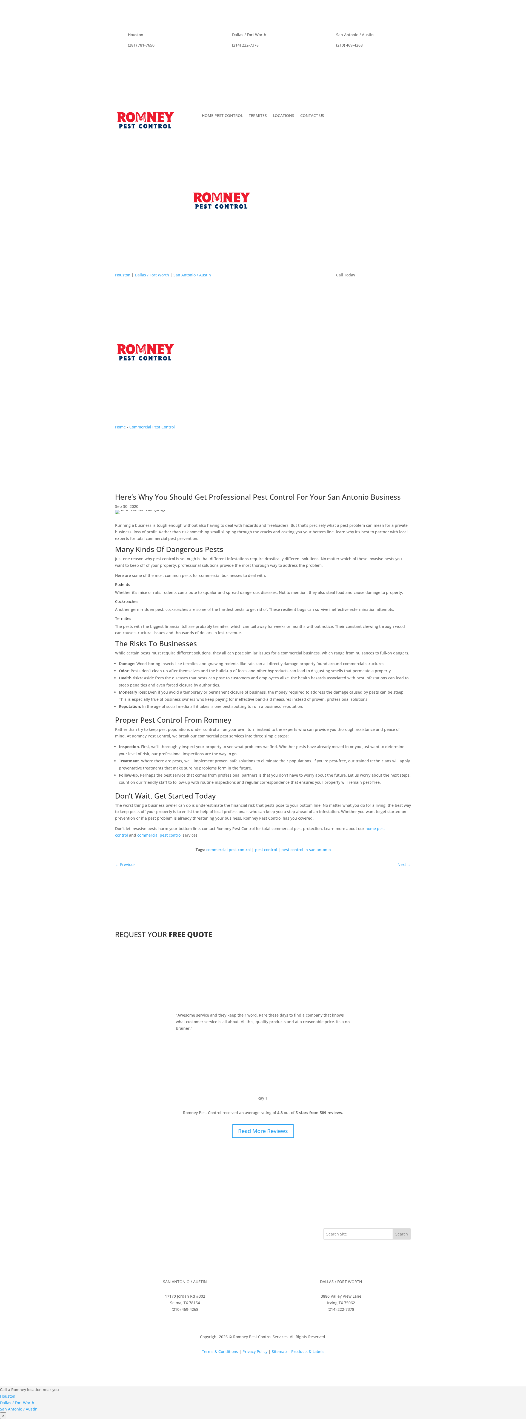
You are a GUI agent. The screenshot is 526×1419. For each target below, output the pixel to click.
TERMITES (258, 116)
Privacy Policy (254, 1351)
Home (120, 427)
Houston (122, 274)
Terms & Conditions (220, 1351)
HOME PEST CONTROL (222, 116)
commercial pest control (159, 835)
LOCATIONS (283, 116)
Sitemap (279, 1351)
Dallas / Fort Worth (152, 274)
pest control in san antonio (306, 849)
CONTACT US (312, 116)
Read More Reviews (263, 1131)
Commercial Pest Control (152, 427)
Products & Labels (307, 1351)
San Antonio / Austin (192, 274)
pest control (266, 849)
